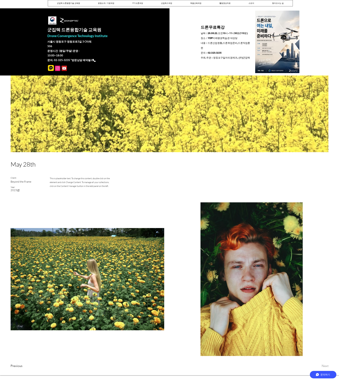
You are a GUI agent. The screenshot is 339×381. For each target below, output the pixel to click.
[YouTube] (64, 68)
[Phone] (94, 60)
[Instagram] (57, 68)
